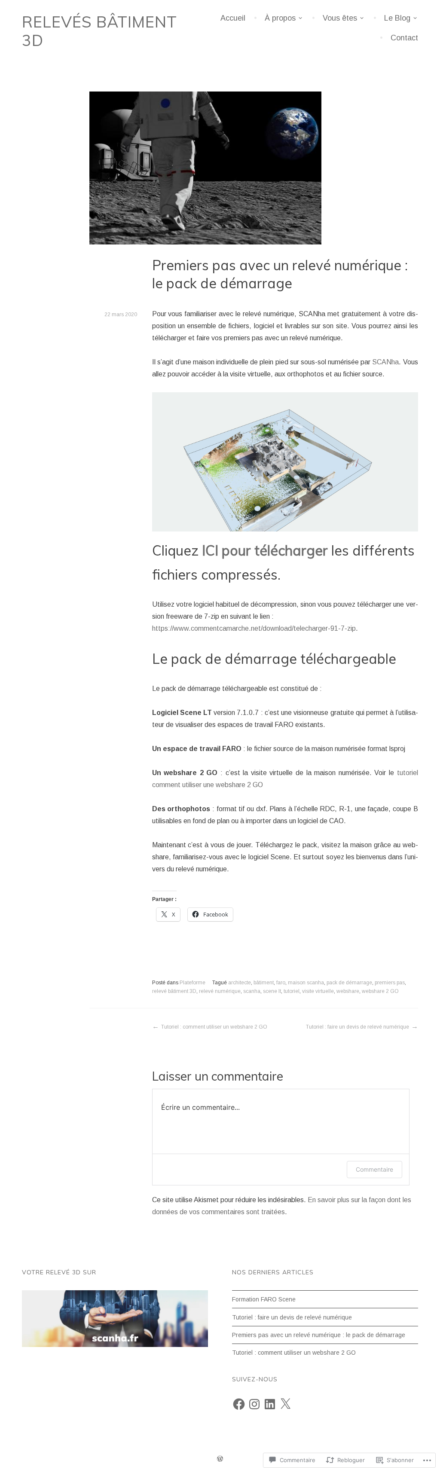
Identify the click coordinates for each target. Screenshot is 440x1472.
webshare (347, 991)
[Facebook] (239, 1404)
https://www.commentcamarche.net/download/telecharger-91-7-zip (254, 628)
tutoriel (291, 991)
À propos (280, 18)
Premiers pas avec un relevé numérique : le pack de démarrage (318, 1335)
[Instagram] (254, 1404)
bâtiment (264, 983)
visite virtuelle (318, 991)
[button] (285, 461)
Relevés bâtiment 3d (99, 31)
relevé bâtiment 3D (174, 991)
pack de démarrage (349, 983)
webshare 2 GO (380, 991)
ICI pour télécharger (265, 550)
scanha (251, 991)
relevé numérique (220, 991)
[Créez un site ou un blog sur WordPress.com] (220, 1460)
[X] (285, 1404)
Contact (404, 38)
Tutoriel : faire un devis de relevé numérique (357, 1027)
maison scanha (306, 983)
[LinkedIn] (270, 1404)
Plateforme (192, 983)
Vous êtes (340, 18)
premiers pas (390, 983)
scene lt (272, 991)
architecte (239, 983)
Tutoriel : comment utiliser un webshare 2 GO (214, 1027)
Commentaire (374, 1169)
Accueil (232, 18)
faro (280, 983)
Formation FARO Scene (264, 1299)
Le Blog (397, 18)
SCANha (385, 362)
